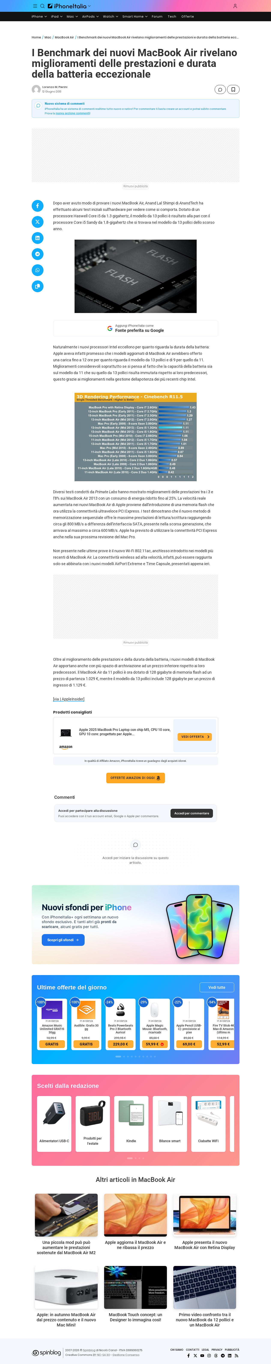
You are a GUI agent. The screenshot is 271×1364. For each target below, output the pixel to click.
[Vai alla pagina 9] (151, 1056)
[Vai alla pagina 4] (132, 1056)
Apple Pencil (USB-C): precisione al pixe (189, 1029)
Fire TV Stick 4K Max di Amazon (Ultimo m (223, 1029)
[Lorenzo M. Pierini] (36, 89)
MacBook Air (64, 37)
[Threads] (216, 1356)
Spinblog (89, 1350)
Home (36, 37)
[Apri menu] (89, 6)
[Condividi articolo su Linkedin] (37, 238)
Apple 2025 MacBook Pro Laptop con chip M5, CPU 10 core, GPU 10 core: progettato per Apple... (125, 732)
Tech (172, 16)
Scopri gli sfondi (60, 940)
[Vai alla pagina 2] (124, 1056)
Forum (157, 16)
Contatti (192, 1350)
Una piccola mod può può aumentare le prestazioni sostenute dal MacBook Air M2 (66, 1247)
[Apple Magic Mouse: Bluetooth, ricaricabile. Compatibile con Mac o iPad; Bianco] (155, 1010)
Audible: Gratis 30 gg (86, 1027)
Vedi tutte (216, 987)
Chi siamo (176, 1350)
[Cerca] (42, 6)
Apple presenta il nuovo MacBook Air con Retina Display (204, 1245)
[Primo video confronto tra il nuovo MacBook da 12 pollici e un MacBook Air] (204, 1287)
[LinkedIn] (229, 1356)
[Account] (235, 6)
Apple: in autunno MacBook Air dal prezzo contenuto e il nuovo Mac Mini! (66, 1320)
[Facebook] (188, 1356)
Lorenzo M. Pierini (54, 87)
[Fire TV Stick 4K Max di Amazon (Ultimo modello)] (223, 1010)
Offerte (187, 16)
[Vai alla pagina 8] (147, 1056)
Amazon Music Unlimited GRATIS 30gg (52, 1029)
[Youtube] (202, 1356)
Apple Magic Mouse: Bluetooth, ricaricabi (154, 1029)
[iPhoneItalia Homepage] (67, 6)
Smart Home (133, 16)
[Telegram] (223, 1356)
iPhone (37, 16)
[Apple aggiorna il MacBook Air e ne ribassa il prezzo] (135, 1215)
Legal (205, 1350)
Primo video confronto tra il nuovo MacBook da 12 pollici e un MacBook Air (205, 1320)
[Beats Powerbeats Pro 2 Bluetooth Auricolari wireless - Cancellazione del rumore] (120, 1010)
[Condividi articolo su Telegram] (37, 254)
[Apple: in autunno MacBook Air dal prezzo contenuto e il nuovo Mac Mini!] (66, 1287)
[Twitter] (195, 1356)
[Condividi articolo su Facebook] (37, 206)
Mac (70, 16)
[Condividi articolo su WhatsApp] (37, 270)
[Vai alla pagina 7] (143, 1056)
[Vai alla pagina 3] (128, 1056)
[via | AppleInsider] (68, 699)
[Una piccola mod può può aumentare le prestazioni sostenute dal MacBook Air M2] (66, 1215)
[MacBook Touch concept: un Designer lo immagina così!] (135, 1287)
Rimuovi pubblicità (135, 186)
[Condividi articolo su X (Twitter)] (37, 222)
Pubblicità (232, 1350)
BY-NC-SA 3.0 (101, 1355)
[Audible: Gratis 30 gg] (86, 1010)
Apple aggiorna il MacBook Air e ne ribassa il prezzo (135, 1245)
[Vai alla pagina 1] (118, 1056)
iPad (55, 16)
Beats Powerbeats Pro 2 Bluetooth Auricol (120, 1029)
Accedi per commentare (191, 813)
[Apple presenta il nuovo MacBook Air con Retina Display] (204, 1215)
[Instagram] (209, 1356)
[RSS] (236, 1356)
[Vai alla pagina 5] (135, 1056)
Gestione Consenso (125, 1355)
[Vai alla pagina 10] (155, 1056)
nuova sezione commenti (73, 113)
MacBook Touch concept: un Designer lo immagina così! (135, 1317)
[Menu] (35, 6)
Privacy (217, 1350)
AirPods (88, 16)
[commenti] (220, 89)
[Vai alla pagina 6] (139, 1056)
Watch (108, 16)
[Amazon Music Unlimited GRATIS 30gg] (52, 1010)
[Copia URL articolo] (37, 286)
